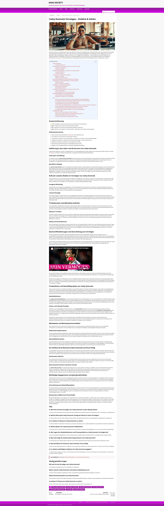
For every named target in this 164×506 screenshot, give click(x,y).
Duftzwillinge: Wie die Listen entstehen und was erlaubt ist (96, 502)
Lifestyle (72, 9)
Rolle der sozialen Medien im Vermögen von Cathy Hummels (66, 70)
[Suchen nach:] (108, 11)
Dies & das (79, 9)
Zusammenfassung (57, 63)
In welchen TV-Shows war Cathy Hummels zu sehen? (66, 116)
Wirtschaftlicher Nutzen (60, 87)
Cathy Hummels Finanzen (71, 487)
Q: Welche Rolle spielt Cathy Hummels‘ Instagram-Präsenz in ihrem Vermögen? (72, 100)
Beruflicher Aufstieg (59, 69)
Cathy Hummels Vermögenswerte (57, 489)
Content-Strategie (59, 73)
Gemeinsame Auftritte (60, 90)
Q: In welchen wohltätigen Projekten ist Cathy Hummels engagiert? (70, 109)
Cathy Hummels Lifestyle (97, 487)
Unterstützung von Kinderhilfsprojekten (64, 95)
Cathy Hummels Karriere (84, 487)
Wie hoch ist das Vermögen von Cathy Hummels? (66, 112)
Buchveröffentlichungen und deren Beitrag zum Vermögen (65, 79)
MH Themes (70, 504)
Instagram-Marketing (60, 72)
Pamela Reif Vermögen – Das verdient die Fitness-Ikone (77, 457)
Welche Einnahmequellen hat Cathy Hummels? (65, 115)
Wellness (87, 9)
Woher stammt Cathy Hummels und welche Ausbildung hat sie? (69, 113)
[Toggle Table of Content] (94, 62)
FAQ (54, 97)
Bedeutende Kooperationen (61, 86)
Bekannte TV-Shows (59, 76)
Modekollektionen (59, 82)
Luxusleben (69, 489)
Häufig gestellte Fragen (58, 110)
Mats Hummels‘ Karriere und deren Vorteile (64, 92)
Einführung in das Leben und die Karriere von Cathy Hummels (66, 66)
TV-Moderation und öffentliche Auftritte (61, 75)
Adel (66, 9)
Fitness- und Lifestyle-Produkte (62, 83)
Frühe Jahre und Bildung (60, 67)
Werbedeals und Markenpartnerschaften (62, 85)
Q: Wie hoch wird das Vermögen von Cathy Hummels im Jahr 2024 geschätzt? (72, 99)
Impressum (81, 502)
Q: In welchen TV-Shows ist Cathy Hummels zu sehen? (67, 102)
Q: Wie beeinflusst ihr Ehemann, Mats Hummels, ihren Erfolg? (68, 107)
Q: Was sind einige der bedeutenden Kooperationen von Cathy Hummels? (71, 106)
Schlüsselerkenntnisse (60, 65)
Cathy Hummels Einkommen (58, 487)
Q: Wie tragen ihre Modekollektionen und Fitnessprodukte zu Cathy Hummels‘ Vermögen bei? (75, 105)
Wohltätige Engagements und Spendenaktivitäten (64, 93)
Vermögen (69, 135)
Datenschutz (112, 502)
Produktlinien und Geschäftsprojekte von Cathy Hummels (65, 80)
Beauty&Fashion (53, 9)
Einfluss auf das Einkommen (61, 77)
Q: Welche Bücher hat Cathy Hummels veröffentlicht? (67, 103)
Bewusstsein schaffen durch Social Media (64, 96)
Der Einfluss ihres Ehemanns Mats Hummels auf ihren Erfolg (66, 89)
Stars (61, 9)
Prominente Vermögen (79, 489)
